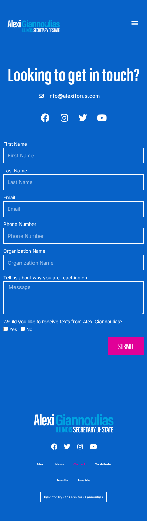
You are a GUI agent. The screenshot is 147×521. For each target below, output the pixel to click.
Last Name (15, 170)
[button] (134, 22)
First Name (15, 144)
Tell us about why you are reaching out (46, 277)
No (29, 329)
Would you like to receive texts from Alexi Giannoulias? (62, 321)
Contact (79, 464)
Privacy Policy (84, 480)
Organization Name (24, 251)
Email (9, 197)
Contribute (103, 464)
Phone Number (19, 224)
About (41, 464)
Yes (13, 329)
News (59, 464)
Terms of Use (62, 480)
